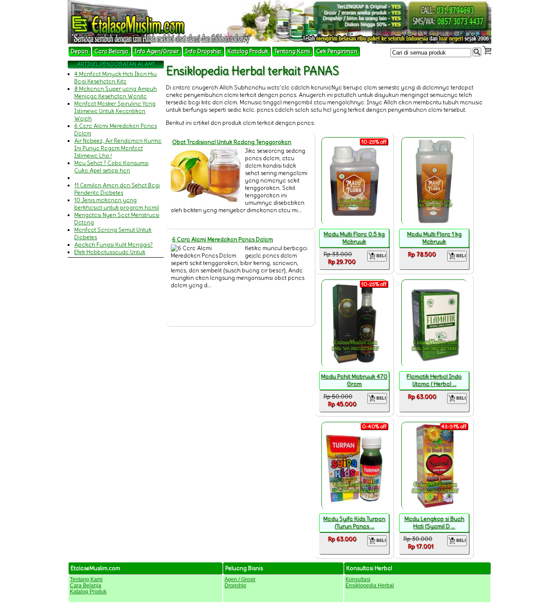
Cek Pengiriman (336, 51)
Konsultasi (357, 579)
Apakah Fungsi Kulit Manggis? (113, 244)
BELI (380, 256)
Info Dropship (203, 51)
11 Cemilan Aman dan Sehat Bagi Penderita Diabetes (117, 189)
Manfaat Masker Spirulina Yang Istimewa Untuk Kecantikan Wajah (114, 111)
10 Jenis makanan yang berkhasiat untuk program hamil (116, 203)
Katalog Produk (248, 51)
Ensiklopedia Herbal (369, 585)
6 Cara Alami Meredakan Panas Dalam (222, 239)
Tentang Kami (292, 51)
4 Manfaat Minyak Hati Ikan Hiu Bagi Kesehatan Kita (115, 77)
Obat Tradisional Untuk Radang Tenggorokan (231, 142)
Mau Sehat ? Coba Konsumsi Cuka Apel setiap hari (111, 166)
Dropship (235, 585)
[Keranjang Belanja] (487, 50)
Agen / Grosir (239, 579)
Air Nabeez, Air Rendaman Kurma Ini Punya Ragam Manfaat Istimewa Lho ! (118, 148)
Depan (79, 51)
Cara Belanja (111, 51)
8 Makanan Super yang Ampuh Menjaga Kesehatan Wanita (115, 92)
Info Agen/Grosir (157, 51)
